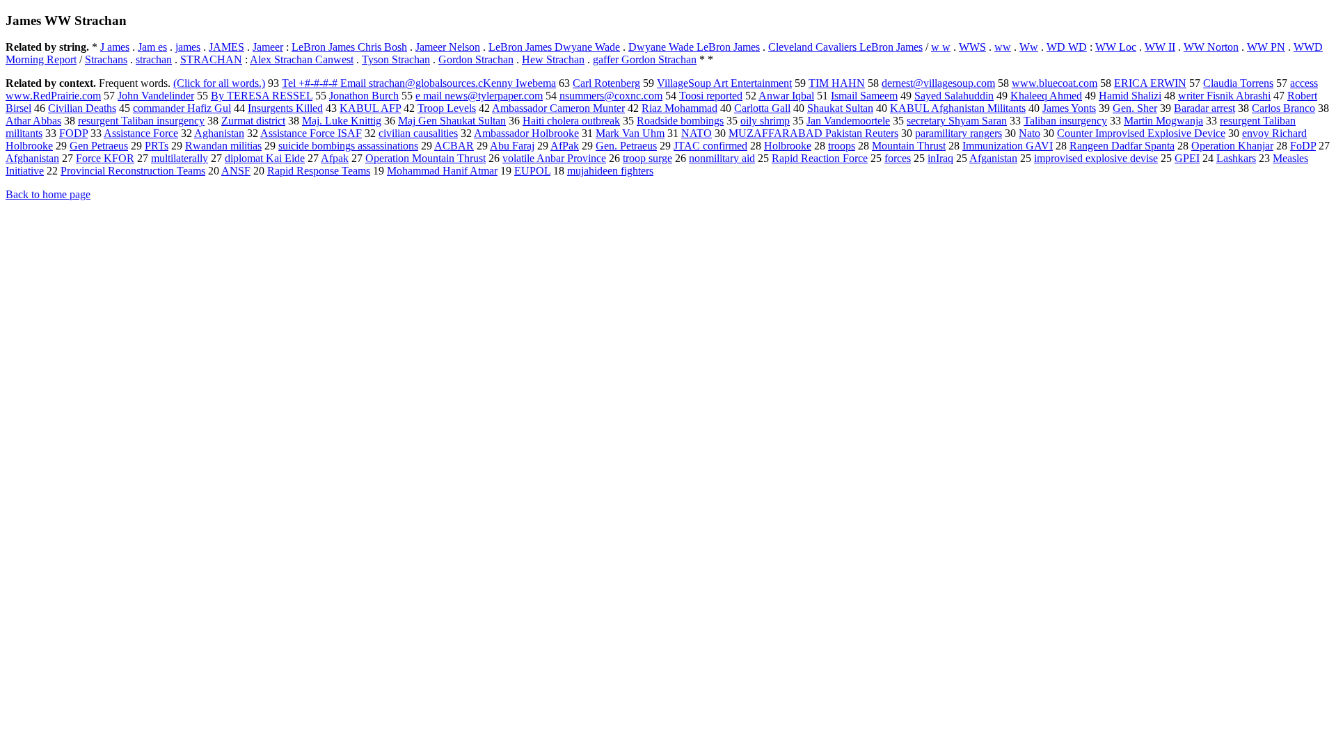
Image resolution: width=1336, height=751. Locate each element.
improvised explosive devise (1096, 158)
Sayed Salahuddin (954, 96)
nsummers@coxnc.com (610, 96)
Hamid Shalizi (1130, 96)
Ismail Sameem (864, 96)
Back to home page (48, 194)
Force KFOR (105, 158)
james (187, 47)
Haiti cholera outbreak (571, 121)
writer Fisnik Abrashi (1224, 96)
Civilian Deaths (82, 108)
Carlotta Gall (762, 108)
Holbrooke (787, 146)
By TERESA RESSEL (261, 96)
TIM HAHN (837, 83)
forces (897, 158)
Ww (1028, 47)
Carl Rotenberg (606, 83)
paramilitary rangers (958, 133)
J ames (114, 47)
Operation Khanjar (1232, 146)
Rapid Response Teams (318, 171)
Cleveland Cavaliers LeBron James (845, 47)
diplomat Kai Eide (265, 158)
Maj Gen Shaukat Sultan (452, 121)
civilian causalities (418, 133)
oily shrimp (765, 121)
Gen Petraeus (99, 146)
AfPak (564, 146)
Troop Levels (447, 108)
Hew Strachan (553, 59)
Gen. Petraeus (626, 146)
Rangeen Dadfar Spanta (1122, 146)
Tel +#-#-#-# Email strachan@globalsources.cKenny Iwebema (419, 83)
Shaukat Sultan (840, 108)
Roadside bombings (680, 121)
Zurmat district (253, 121)
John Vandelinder (156, 96)
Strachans (106, 59)
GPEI (1187, 158)
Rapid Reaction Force (820, 158)
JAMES (226, 47)
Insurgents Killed (285, 108)
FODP (73, 133)
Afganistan (993, 158)
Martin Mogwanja (1163, 121)
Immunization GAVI (1007, 146)
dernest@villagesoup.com (938, 83)
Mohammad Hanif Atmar (442, 171)
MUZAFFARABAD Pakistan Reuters (813, 133)
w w (941, 47)
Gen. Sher (1135, 108)
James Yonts (1069, 108)
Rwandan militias (223, 146)
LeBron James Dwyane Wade (554, 47)
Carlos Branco (1283, 108)
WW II (1160, 47)
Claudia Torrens (1238, 83)
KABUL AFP (370, 108)
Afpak (335, 158)
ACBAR (454, 146)
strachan (154, 59)
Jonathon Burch (364, 96)
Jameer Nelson (447, 47)
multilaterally (179, 158)
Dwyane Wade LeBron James (694, 47)
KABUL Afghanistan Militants (958, 108)
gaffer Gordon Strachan (645, 59)
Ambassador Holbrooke (526, 133)
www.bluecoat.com (1054, 83)
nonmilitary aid (722, 158)
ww (1002, 47)
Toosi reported (710, 96)
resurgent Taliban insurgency (141, 121)
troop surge (647, 158)
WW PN (1266, 47)
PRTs (156, 146)
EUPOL (532, 171)
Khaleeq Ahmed (1046, 96)
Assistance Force (141, 133)
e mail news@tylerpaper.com (479, 96)
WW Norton (1211, 47)
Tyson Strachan (396, 59)
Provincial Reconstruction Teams (133, 171)
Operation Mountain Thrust (425, 158)
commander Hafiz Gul (182, 108)
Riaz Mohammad (679, 108)
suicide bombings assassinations (348, 146)
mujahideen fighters (610, 171)
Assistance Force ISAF (311, 133)
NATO (696, 133)
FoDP (1303, 146)
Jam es (152, 47)
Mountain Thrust (909, 146)
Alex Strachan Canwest (301, 59)
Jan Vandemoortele (848, 121)
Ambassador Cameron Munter (558, 108)
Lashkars (1236, 158)
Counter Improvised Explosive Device (1141, 133)
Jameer (268, 47)
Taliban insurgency (1065, 121)
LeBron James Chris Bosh (349, 47)
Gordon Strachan (476, 59)
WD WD (1067, 47)
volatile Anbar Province (554, 158)
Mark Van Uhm (630, 133)
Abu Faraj (512, 146)
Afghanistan (32, 158)
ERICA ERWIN (1150, 83)
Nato (1029, 133)
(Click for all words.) (219, 83)
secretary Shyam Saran (957, 121)
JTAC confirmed (710, 146)
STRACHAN (211, 59)
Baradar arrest (1204, 108)
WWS (972, 47)
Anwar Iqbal (786, 96)
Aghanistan (219, 133)
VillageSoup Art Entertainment (724, 83)
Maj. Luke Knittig (341, 121)
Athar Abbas (33, 121)
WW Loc (1115, 47)
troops (841, 146)
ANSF (235, 171)
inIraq (940, 158)
